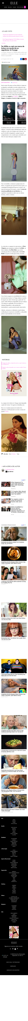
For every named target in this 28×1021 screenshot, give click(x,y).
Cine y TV (14, 853)
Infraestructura (14, 899)
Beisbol (14, 861)
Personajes (14, 842)
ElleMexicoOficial (18, 948)
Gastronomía (14, 838)
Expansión (4, 870)
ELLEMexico (10, 949)
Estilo (14, 850)
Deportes (14, 852)
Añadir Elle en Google (6, 62)
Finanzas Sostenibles (14, 918)
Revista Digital (14, 393)
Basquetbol (14, 864)
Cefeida (6, 411)
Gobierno (14, 885)
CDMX (14, 889)
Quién (2, 826)
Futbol (14, 860)
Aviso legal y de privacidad (13, 962)
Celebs (14, 7)
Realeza (14, 828)
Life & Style (4, 848)
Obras (14, 877)
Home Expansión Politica (14, 872)
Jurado (14, 846)
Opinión (14, 891)
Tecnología (14, 876)
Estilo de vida (20, 7)
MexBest (3, 837)
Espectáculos (14, 827)
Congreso (14, 887)
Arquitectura (14, 900)
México (14, 886)
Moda (5, 7)
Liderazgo (14, 906)
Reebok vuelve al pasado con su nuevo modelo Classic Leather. (14, 368)
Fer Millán (15, 96)
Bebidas (14, 840)
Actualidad (14, 905)
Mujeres (14, 880)
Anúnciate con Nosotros (13, 970)
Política (3, 884)
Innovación (14, 919)
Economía (14, 874)
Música (14, 855)
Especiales (14, 909)
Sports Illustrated (5, 859)
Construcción (14, 896)
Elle (2, 818)
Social (14, 914)
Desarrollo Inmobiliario (14, 898)
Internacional (14, 875)
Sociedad (14, 892)
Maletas (14, 454)
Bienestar (14, 843)
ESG (14, 879)
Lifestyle (14, 866)
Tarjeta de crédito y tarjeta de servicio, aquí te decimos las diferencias (14, 363)
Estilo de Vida (14, 845)
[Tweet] (23, 59)
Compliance (13, 966)
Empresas (14, 871)
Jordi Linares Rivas (9, 469)
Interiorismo (14, 901)
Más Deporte (14, 865)
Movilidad (14, 916)
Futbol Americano (14, 862)
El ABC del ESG (14, 920)
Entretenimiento (14, 851)
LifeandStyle (14, 881)
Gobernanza (14, 915)
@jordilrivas (14, 82)
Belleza (10, 7)
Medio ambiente (14, 913)
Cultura (14, 834)
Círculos (14, 829)
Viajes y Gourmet (14, 833)
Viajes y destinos (14, 841)
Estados (14, 890)
